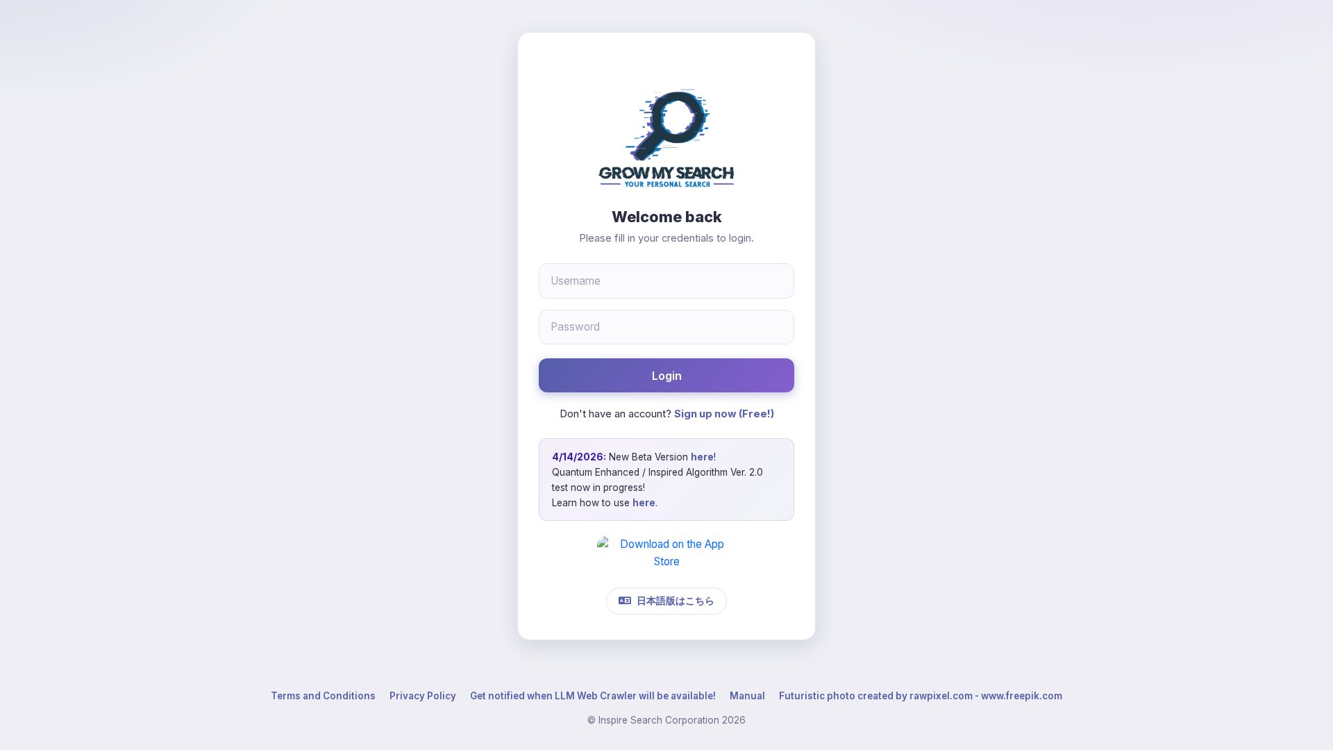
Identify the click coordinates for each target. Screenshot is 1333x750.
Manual (747, 695)
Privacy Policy (422, 695)
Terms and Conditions (323, 695)
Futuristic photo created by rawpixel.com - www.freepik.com (920, 695)
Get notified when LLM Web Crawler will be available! (593, 695)
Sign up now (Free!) (724, 414)
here (702, 456)
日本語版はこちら (675, 600)
